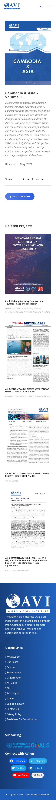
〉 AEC (8, 688)
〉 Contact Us (12, 709)
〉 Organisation (13, 677)
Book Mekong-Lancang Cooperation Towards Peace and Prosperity (28, 268)
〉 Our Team (11, 662)
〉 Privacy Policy (13, 714)
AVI (18, 308)
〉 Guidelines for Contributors (21, 719)
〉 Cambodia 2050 (14, 703)
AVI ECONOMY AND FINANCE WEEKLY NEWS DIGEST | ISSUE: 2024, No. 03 (28, 440)
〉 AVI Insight (12, 693)
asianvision (9, 308)
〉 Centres (10, 667)
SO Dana (14, 480)
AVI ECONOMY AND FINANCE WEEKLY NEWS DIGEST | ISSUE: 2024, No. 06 (28, 356)
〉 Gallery (9, 698)
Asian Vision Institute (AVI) (16, 396)
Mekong (47, 311)
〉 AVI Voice (11, 682)
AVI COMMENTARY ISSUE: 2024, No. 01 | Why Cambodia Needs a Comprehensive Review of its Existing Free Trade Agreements (28, 525)
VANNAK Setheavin (42, 396)
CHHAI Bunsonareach (19, 570)
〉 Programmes (13, 672)
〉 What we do (12, 656)
